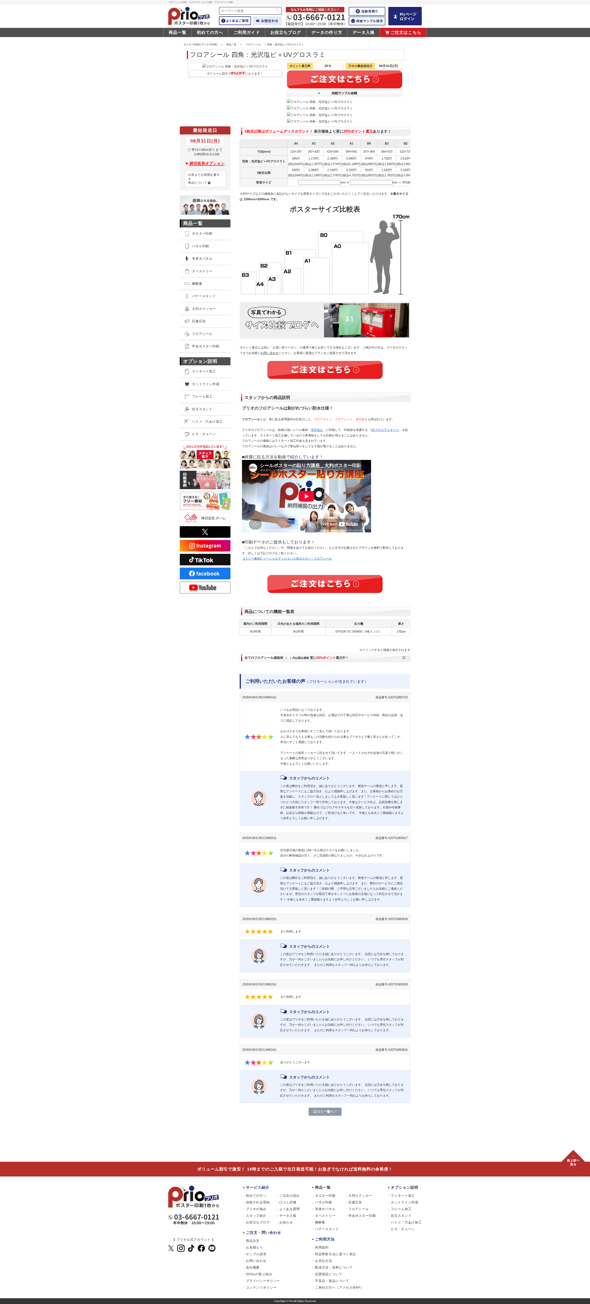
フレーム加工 (401, 1209)
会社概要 (253, 1267)
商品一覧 (177, 32)
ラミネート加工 (403, 1195)
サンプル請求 (256, 1254)
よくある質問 (289, 1209)
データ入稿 (364, 32)
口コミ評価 (287, 1202)
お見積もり (254, 1247)
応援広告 (355, 1202)
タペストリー (325, 1215)
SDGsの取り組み (259, 1274)
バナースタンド (327, 1229)
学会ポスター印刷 (362, 1215)
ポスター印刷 (325, 1195)
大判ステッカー (360, 1195)
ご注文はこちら (405, 32)
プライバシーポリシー (263, 1280)
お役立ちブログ (285, 32)
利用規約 (322, 1247)
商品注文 (253, 1240)
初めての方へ (210, 32)
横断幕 (320, 1222)
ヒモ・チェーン (403, 1229)
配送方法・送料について (334, 1267)
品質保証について (328, 1274)
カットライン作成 (404, 1202)
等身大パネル (202, 258)
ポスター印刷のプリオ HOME (200, 44)
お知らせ (286, 1222)
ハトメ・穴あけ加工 (406, 1222)
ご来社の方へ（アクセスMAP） (339, 1287)
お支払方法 (323, 1260)
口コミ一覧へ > (325, 1111)
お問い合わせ (270, 353)
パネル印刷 (323, 1202)
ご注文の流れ (289, 1195)
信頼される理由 (258, 1202)
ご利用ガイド (246, 32)
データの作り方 (326, 32)
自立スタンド (401, 1215)
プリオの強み (256, 1209)
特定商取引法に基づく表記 (335, 1254)
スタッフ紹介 (256, 1215)
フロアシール (253, 44)
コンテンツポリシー (261, 1287)
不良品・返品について (332, 1280)
